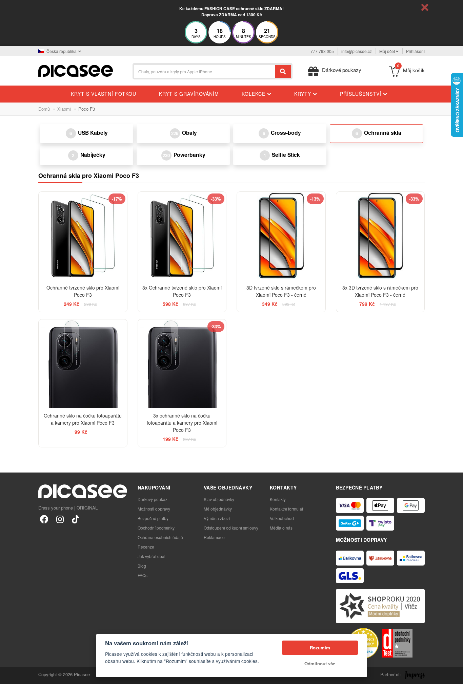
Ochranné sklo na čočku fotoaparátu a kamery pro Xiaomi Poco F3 (83, 419)
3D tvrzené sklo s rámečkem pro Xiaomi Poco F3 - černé (281, 291)
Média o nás (281, 528)
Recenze (146, 547)
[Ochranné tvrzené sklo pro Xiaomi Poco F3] (83, 236)
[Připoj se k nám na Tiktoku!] (75, 519)
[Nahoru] (8, 675)
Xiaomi (64, 109)
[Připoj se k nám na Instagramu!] (60, 519)
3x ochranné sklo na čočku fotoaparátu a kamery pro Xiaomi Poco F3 (182, 422)
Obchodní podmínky (156, 528)
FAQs (142, 575)
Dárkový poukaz (152, 499)
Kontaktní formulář (286, 509)
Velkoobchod (282, 518)
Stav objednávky (219, 499)
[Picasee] (75, 70)
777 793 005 (322, 51)
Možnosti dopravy (154, 509)
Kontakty (278, 499)
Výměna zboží (217, 518)
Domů (44, 109)
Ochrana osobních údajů (160, 537)
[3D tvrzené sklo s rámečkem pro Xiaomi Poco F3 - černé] (281, 236)
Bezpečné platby (153, 518)
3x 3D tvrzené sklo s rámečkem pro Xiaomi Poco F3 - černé (380, 291)
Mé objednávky (218, 509)
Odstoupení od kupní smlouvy (231, 528)
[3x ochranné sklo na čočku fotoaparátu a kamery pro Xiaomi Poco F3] (182, 363)
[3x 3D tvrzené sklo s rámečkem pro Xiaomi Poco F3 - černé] (380, 236)
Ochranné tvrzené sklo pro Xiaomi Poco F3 (82, 291)
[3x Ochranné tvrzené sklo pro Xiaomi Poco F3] (182, 236)
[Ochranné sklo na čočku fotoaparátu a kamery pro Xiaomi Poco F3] (83, 363)
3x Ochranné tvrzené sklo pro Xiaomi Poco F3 (182, 291)
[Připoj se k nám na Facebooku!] (44, 519)
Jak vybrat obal (151, 556)
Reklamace (214, 537)
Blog (142, 566)
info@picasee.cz (356, 51)
